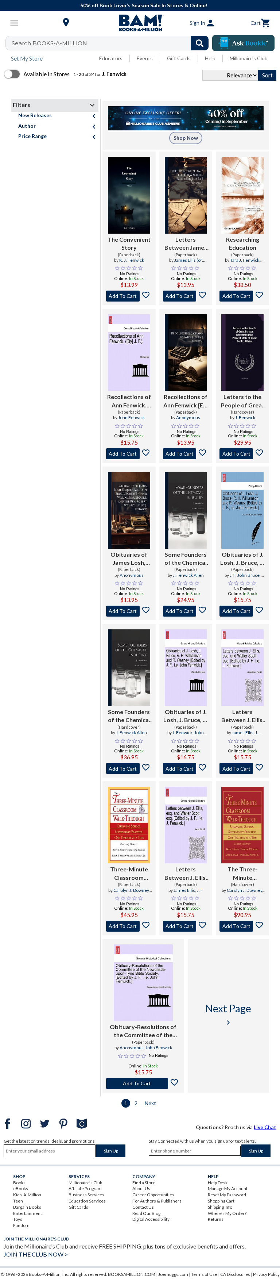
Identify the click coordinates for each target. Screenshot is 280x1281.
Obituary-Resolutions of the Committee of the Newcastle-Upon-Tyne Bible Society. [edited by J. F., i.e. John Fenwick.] (143, 1031)
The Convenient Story (129, 243)
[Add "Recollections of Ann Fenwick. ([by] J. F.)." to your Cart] (129, 453)
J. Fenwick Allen (188, 575)
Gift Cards (179, 58)
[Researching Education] (242, 195)
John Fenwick (131, 417)
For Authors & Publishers (157, 1201)
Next (150, 1103)
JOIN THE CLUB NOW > (36, 1254)
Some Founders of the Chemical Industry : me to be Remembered (185, 559)
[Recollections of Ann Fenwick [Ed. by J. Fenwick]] (186, 352)
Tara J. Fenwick (244, 260)
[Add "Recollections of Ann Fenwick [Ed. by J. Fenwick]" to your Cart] (186, 453)
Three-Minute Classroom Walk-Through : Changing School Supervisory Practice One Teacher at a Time (129, 874)
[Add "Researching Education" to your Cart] (242, 296)
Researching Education (242, 243)
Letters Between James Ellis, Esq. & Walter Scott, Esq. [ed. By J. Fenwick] (185, 244)
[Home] (140, 23)
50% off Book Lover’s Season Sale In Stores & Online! (143, 5)
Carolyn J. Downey (131, 890)
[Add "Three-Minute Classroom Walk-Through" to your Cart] (129, 926)
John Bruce (248, 575)
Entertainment (27, 1213)
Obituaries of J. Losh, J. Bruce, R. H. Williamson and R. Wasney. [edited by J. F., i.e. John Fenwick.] (242, 559)
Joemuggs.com (173, 1274)
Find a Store (143, 1182)
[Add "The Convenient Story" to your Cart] (129, 296)
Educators (110, 58)
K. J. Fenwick (131, 260)
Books (19, 1182)
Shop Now (186, 138)
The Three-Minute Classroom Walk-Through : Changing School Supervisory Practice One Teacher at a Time (242, 874)
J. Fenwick (245, 417)
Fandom (21, 1225)
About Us (141, 1188)
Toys (17, 1219)
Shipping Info (220, 1207)
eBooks (20, 1188)
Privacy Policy (266, 1274)
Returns (215, 1219)
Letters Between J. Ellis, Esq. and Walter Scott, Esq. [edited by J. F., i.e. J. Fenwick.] (242, 716)
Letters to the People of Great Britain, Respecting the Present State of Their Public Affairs (242, 401)
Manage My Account (228, 1188)
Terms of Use (204, 1274)
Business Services (86, 1194)
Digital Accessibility (151, 1219)
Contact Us (143, 1207)
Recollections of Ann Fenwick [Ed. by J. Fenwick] (185, 401)
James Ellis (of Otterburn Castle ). (185, 263)
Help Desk (218, 1182)
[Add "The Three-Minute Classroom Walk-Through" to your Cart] (242, 926)
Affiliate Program (85, 1188)
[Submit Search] (200, 43)
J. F (233, 575)
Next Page (228, 1014)
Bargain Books (27, 1207)
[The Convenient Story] (129, 195)
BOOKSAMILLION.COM (131, 1274)
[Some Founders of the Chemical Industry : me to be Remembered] (186, 510)
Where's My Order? (227, 1213)
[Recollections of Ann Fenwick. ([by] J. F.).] (129, 352)
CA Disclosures (235, 1274)
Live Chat (265, 1127)
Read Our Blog (146, 1213)
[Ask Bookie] (243, 43)
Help (210, 58)
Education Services (87, 1201)
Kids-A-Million (27, 1194)
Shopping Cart (221, 1201)
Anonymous (188, 417)
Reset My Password (227, 1194)
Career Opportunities (153, 1194)
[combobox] (112, 43)
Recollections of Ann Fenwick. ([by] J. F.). (129, 401)
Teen (18, 1201)
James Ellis (242, 732)
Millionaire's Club (249, 58)
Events (145, 58)
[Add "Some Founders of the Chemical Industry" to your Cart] (186, 611)
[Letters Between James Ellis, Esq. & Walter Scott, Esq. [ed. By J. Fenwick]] (186, 195)
